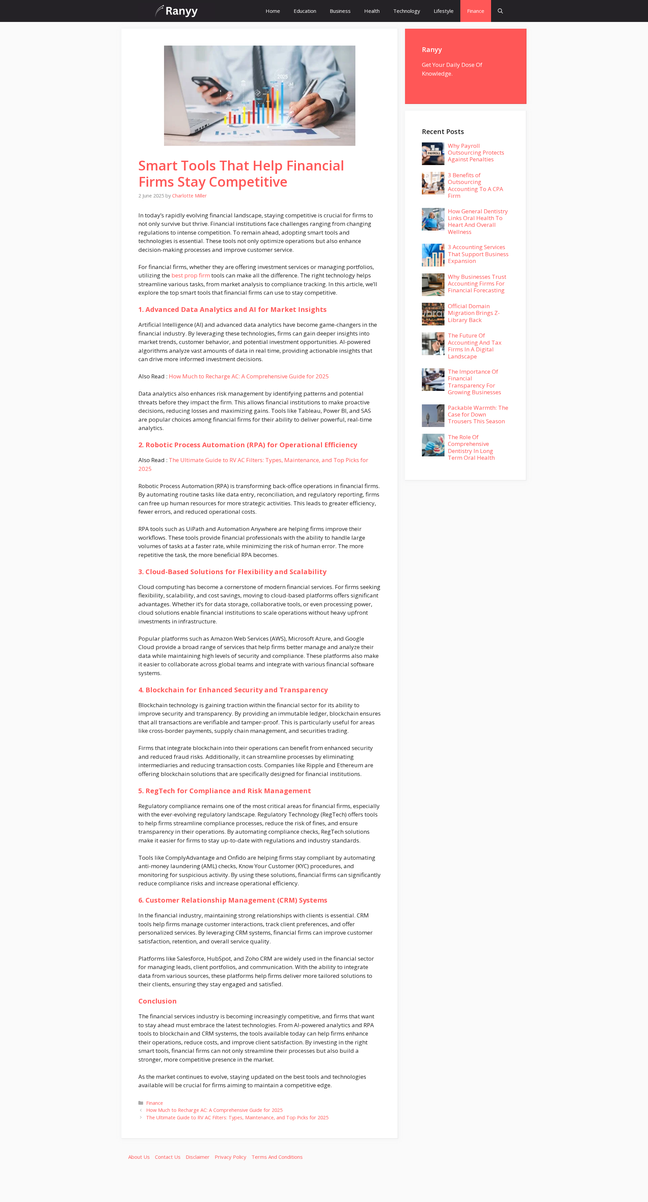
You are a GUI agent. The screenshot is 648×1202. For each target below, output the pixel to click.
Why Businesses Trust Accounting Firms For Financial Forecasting (477, 283)
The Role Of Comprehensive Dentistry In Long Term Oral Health (471, 447)
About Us (139, 1156)
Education (305, 10)
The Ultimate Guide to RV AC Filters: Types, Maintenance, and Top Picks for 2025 (237, 1117)
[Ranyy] (176, 11)
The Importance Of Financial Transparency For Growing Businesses (474, 382)
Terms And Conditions (277, 1156)
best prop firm (190, 275)
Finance (475, 10)
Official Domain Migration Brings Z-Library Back (474, 313)
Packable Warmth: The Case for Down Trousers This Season (478, 414)
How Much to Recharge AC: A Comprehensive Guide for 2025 (249, 376)
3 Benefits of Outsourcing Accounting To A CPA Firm (475, 185)
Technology (406, 10)
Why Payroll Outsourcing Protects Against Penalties (476, 152)
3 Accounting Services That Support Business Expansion (478, 254)
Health (372, 10)
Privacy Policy (230, 1156)
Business (340, 10)
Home (273, 10)
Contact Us (168, 1156)
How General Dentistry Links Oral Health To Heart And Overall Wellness (478, 221)
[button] (500, 11)
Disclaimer (198, 1156)
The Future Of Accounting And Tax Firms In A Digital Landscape (475, 345)
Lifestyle (444, 10)
